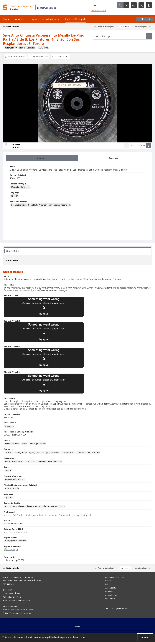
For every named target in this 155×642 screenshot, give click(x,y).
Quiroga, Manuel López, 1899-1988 (44, 452)
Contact (77, 626)
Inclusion (109, 591)
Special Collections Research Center (18, 609)
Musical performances (20, 187)
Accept (145, 637)
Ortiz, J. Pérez (21, 452)
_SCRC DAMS (43, 48)
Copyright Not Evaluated (15, 540)
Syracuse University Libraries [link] (18, 577)
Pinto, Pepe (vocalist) (14, 461)
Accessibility (110, 588)
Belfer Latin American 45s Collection (20, 48)
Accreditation (111, 595)
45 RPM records (12, 488)
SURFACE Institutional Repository (17, 613)
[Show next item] (148, 145)
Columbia (9, 426)
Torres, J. (9, 452)
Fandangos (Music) (38, 443)
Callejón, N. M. (68, 452)
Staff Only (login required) (116, 608)
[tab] (42, 158)
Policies (108, 580)
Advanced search (98, 10)
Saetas (24, 443)
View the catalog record (15, 532)
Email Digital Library (11, 593)
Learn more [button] (79, 637)
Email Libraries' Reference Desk (16, 600)
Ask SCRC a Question (12, 597)
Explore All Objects (75, 19)
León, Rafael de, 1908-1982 (88, 452)
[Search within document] (149, 36)
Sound (8, 470)
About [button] (18, 19)
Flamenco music (12, 443)
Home (6, 19)
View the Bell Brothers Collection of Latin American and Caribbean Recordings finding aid (47, 515)
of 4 (143, 145)
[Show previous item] (126, 145)
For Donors (110, 598)
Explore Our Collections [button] (43, 19)
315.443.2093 (9, 584)
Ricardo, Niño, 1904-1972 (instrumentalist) (43, 461)
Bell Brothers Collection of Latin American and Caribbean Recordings (41, 205)
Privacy (108, 584)
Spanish (14, 196)
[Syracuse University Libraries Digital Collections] (36, 7)
